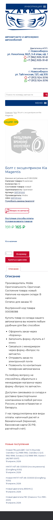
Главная (9, 112)
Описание (13, 269)
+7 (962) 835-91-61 (37, 57)
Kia (15, 112)
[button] (33, 7)
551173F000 (19, 192)
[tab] (13, 269)
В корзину (21, 254)
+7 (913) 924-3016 (38, 77)
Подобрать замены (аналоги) (19, 201)
